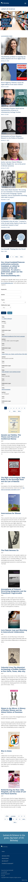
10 (17, 819)
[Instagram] (8, 849)
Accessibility (4, 872)
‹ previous (13, 816)
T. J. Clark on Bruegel (7, 318)
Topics (3, 300)
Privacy (3, 875)
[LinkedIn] (5, 849)
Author (3, 294)
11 (20, 819)
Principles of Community (7, 863)
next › (17, 257)
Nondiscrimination (5, 873)
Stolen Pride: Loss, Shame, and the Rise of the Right (14, 354)
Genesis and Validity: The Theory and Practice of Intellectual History (11, 437)
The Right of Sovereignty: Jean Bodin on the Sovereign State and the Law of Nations (13, 479)
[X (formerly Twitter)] (2, 849)
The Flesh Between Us (9, 550)
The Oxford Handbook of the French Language (13, 336)
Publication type (5, 305)
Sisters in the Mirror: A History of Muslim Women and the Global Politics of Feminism (13, 710)
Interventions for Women (11, 513)
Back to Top (24, 880)
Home (3, 851)
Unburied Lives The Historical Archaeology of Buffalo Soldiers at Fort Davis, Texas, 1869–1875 (13, 669)
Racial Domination (6, 389)
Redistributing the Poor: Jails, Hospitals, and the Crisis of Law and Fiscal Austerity (13, 792)
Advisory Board (5, 858)
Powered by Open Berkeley (7, 870)
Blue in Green (6, 751)
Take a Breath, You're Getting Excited (11, 371)
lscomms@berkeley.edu (10, 275)
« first (7, 816)
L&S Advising (5, 860)
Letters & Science (8, 9)
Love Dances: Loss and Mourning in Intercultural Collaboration (14, 631)
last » (22, 257)
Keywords (4, 289)
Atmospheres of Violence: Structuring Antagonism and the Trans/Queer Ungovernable (13, 591)
